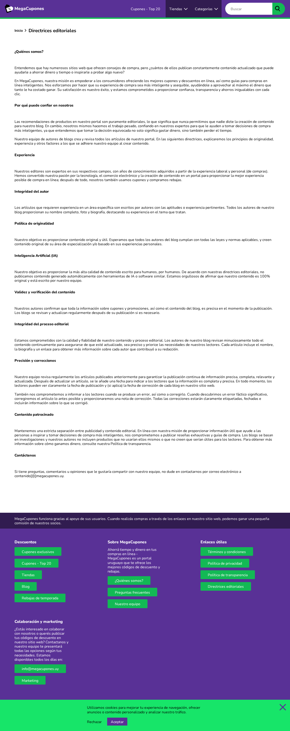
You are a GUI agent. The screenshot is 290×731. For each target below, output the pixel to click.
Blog (25, 586)
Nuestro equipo (127, 603)
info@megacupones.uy (40, 668)
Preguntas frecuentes (132, 592)
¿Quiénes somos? (129, 580)
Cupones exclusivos (38, 551)
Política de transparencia (130, 443)
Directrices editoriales (226, 586)
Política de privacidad (225, 563)
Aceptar (117, 721)
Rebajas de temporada (40, 597)
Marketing (30, 680)
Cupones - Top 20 (36, 563)
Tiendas (28, 574)
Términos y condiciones (227, 551)
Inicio (18, 30)
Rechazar (94, 721)
